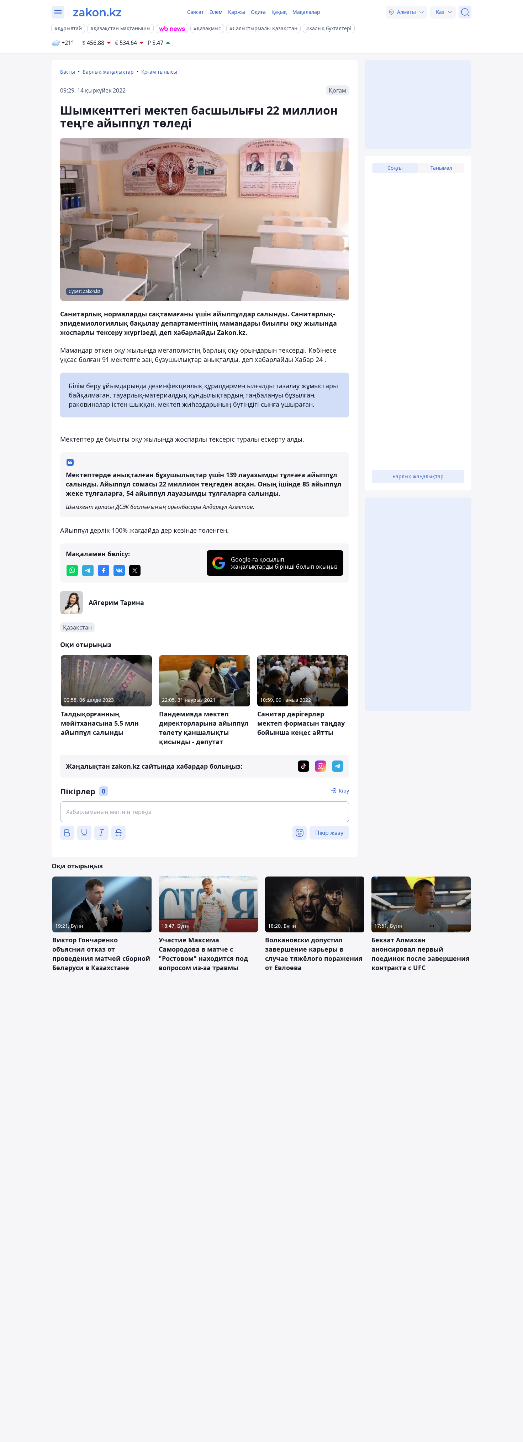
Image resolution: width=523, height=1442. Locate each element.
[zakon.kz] (97, 12)
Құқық (279, 12)
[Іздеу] (465, 12)
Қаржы (236, 12)
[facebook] (103, 570)
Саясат (195, 12)
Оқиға (258, 12)
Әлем (216, 12)
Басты (67, 71)
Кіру (344, 790)
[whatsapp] (72, 570)
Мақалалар (306, 12)
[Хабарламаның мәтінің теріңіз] (204, 811)
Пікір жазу (329, 833)
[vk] (119, 570)
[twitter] (134, 570)
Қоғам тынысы (159, 71)
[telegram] (87, 570)
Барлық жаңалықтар (108, 71)
